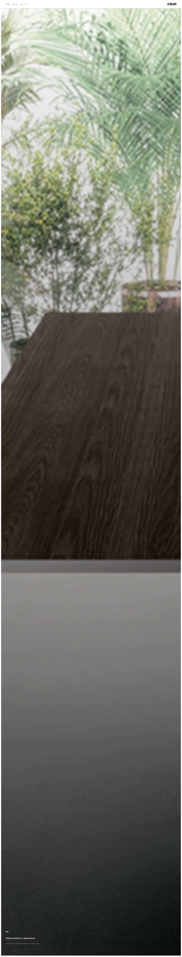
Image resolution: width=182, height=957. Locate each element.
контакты (15, 4)
